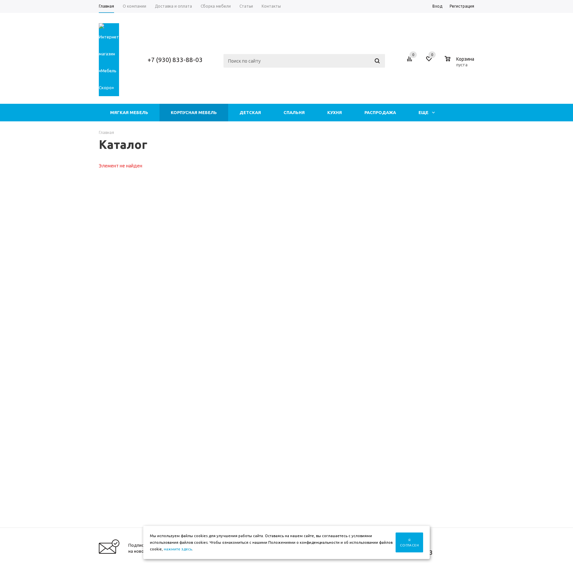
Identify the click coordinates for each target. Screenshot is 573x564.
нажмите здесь (178, 549)
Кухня (334, 112)
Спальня (294, 112)
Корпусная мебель (194, 112)
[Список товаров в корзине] (460, 63)
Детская (250, 112)
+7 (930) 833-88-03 (175, 59)
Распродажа (380, 112)
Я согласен (409, 542)
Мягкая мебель (129, 112)
